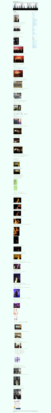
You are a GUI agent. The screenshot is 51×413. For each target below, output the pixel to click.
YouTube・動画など (28, 9)
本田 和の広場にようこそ (17, 1)
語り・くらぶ (18, 9)
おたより (16, 111)
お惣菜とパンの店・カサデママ (35, 43)
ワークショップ (15, 9)
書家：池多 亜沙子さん (34, 46)
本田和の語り (33, 29)
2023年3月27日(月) (15, 115)
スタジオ (33, 16)
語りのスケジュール (21, 8)
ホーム (14, 8)
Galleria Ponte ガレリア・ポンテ (35, 40)
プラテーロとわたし (34, 8)
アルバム (16, 8)
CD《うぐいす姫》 (20, 9)
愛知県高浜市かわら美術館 (19, 45)
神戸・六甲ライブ (34, 30)
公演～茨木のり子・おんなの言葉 (35, 25)
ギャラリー (33, 15)
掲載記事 (32, 8)
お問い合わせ (27, 8)
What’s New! (18, 8)
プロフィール (24, 8)
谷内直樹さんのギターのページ (35, 47)
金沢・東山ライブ (34, 33)
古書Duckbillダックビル (34, 45)
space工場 (33, 41)
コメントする (18, 111)
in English (31, 9)
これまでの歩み (29, 8)
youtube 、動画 (34, 13)
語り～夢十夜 (33, 32)
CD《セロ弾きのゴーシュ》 (25, 9)
